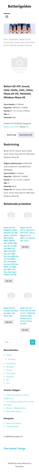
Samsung (11, 359)
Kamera (9, 370)
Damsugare (10, 373)
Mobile (6, 126)
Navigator (10, 376)
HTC (27, 126)
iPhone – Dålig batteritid (16, 408)
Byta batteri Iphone (13, 411)
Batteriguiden (19, 6)
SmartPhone (13, 39)
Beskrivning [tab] (11, 134)
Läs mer (9, 280)
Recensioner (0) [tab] (25, 134)
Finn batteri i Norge (14, 448)
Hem (5, 39)
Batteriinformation (13, 423)
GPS (7, 379)
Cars (8, 383)
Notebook (10, 366)
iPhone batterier (12, 426)
